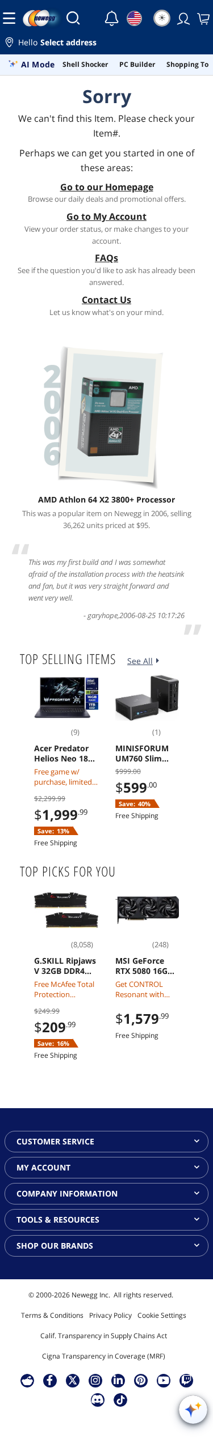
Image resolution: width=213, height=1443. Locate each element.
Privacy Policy (110, 1315)
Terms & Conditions (52, 1315)
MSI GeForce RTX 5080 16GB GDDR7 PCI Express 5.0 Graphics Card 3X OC (144, 966)
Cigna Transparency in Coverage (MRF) (103, 1356)
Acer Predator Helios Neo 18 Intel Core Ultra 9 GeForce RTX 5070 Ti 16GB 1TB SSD (64, 753)
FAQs (106, 258)
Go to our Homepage (106, 187)
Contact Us (106, 299)
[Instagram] (95, 1380)
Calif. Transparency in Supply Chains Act (103, 1335)
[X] (73, 1380)
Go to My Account (106, 216)
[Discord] (97, 1399)
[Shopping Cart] (202, 18)
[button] (106, 43)
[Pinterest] (140, 1380)
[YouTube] (163, 1380)
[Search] (73, 18)
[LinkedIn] (118, 1380)
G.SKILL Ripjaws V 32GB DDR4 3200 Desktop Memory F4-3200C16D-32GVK (65, 966)
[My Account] (182, 18)
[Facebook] (50, 1380)
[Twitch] (186, 1380)
